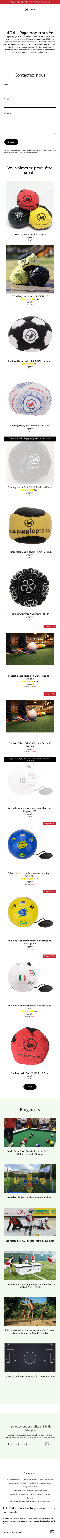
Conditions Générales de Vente (40, 1483)
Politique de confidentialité (41, 150)
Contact (30, 1498)
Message (7, 113)
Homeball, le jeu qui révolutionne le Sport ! (30, 1197)
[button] (27, 299)
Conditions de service (12, 152)
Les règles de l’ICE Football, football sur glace (30, 1240)
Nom (6, 85)
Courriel (7, 99)
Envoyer (11, 142)
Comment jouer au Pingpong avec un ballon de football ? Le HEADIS (30, 1285)
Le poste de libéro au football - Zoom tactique (30, 1376)
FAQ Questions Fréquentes (41, 1494)
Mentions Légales (30, 1479)
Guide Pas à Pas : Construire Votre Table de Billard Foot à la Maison (30, 1152)
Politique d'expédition (30, 1487)
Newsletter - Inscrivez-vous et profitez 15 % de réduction (29, 1502)
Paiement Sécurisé (46, 1479)
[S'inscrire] (52, 1531)
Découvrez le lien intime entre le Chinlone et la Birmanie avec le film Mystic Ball (30, 1332)
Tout (30, 1087)
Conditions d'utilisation (17, 1483)
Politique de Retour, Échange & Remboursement (30, 1490)
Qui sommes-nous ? (14, 1479)
